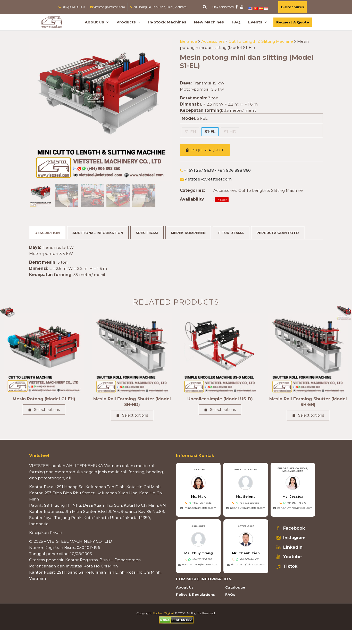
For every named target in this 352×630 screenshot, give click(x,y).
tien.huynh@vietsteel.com (248, 564)
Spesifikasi (147, 233)
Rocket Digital (163, 613)
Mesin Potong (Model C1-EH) (44, 398)
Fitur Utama (231, 233)
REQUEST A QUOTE (207, 150)
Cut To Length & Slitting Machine (261, 41)
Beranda (188, 41)
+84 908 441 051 (249, 559)
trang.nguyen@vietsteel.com (200, 564)
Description (47, 233)
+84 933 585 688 (249, 502)
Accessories (212, 41)
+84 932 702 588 (202, 559)
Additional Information (97, 233)
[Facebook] (237, 7)
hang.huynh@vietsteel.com (295, 508)
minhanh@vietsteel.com (200, 508)
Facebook (294, 528)
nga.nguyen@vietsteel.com (247, 508)
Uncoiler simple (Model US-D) (220, 398)
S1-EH (190, 131)
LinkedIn (293, 547)
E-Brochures (292, 7)
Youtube (292, 557)
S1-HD (230, 131)
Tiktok (290, 566)
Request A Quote (292, 22)
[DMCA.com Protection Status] (176, 620)
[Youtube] (241, 7)
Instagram (294, 538)
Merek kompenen (188, 233)
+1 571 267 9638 (202, 502)
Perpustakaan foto (277, 233)
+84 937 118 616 (296, 502)
